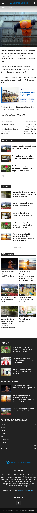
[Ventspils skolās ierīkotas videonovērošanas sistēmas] (6, 158)
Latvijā (12, 34)
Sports (3, 436)
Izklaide (4, 269)
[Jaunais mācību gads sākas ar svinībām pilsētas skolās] (6, 148)
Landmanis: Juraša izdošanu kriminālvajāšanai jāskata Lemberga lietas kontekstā (9, 129)
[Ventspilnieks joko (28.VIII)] (27, 311)
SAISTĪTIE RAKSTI (8, 140)
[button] (34, 3)
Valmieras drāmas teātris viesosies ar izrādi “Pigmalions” (7, 274)
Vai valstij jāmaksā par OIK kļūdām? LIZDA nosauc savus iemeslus (23, 371)
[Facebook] (18, 503)
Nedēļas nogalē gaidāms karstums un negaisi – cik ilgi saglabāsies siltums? (23, 168)
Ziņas (8, 34)
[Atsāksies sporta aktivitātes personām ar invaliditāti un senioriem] (27, 290)
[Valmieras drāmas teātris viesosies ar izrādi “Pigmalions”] (9, 264)
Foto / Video (5, 449)
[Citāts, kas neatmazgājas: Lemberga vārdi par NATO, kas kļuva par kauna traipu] (6, 361)
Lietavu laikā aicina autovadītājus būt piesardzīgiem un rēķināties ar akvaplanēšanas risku (24, 194)
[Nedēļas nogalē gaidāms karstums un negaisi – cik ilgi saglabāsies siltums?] (6, 168)
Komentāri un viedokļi (7, 316)
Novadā (3, 433)
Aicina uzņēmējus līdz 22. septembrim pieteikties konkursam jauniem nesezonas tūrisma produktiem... (26, 276)
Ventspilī (4, 151)
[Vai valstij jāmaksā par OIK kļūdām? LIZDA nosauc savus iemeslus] (6, 372)
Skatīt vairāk (17, 248)
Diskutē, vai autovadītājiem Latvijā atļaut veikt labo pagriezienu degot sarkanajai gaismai (28, 129)
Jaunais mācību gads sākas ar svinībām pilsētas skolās (8, 300)
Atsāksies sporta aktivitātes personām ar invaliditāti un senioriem (27, 300)
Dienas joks (23, 316)
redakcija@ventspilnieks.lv (25, 490)
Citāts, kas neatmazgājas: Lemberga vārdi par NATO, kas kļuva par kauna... (23, 360)
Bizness (3, 34)
